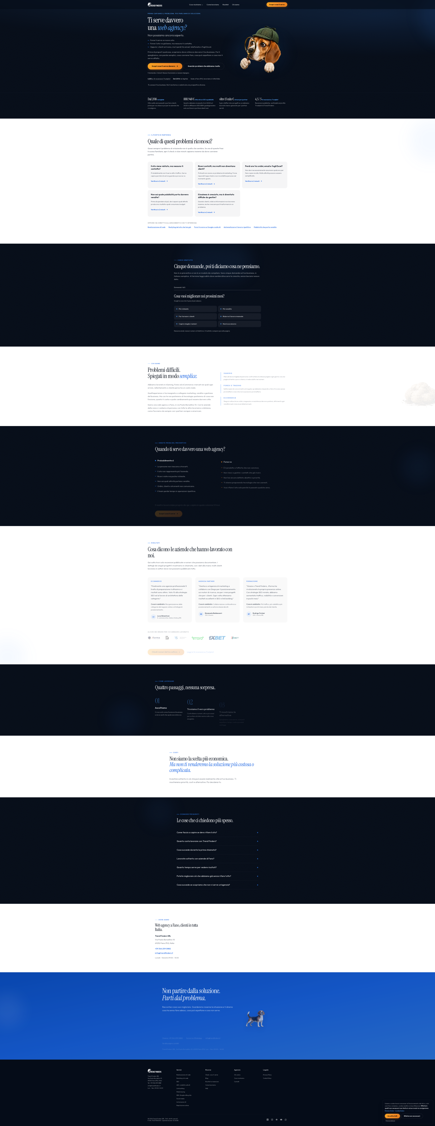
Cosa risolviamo (195, 5)
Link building (180, 1088)
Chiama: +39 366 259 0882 (172, 1033)
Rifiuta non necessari (412, 1116)
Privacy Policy (267, 1075)
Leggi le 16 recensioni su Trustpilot (200, 647)
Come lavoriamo (213, 5)
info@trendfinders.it (164, 952)
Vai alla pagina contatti (170, 1038)
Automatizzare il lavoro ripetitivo (237, 227)
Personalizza (390, 1121)
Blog (206, 1078)
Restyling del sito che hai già (180, 227)
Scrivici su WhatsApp (194, 1033)
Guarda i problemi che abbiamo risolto (204, 66)
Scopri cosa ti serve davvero (163, 66)
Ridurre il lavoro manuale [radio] (233, 316)
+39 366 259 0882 (163, 948)
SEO (177, 1081)
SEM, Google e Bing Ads (183, 1095)
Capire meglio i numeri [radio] (188, 324)
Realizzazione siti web (156, 227)
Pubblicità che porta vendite (265, 227)
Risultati (225, 5)
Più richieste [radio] (183, 309)
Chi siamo (235, 5)
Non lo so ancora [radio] (229, 324)
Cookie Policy (267, 1078)
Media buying (180, 1092)
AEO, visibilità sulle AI (183, 1085)
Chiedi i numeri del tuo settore (164, 647)
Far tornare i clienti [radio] (186, 316)
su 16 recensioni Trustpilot (159, 79)
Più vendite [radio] (227, 309)
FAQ (206, 1088)
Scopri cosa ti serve (277, 5)
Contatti (236, 1081)
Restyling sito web (182, 1078)
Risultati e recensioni (212, 1081)
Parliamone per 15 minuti (207, 1018)
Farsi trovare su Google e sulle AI (207, 227)
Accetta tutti (392, 1116)
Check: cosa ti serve (211, 1075)
